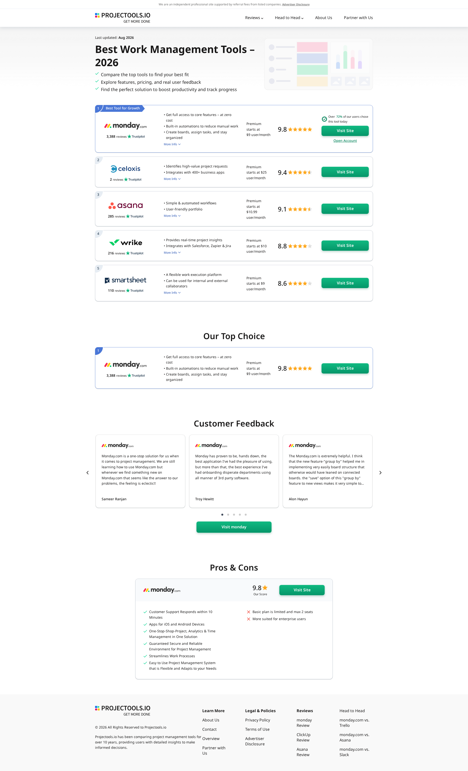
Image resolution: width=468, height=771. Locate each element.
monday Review (304, 722)
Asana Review (303, 752)
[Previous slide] (87, 473)
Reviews (252, 17)
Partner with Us (358, 17)
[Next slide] (380, 473)
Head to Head (287, 17)
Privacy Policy (257, 720)
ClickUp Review (304, 737)
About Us (323, 17)
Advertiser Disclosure (255, 741)
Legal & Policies (260, 710)
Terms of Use (257, 729)
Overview (211, 738)
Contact (209, 729)
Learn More (213, 710)
